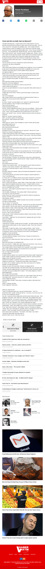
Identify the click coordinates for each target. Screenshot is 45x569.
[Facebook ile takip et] (21, 559)
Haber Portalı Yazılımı (23, 567)
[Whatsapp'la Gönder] (26, 21)
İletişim (20, 554)
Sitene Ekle (33, 554)
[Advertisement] (22, 31)
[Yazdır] (41, 21)
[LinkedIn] (18, 21)
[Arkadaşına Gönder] (34, 21)
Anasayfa (11, 554)
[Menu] (41, 1)
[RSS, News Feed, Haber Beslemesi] (23, 559)
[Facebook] (3, 21)
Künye (15, 554)
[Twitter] (11, 21)
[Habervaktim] (5, 1)
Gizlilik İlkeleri (26, 554)
